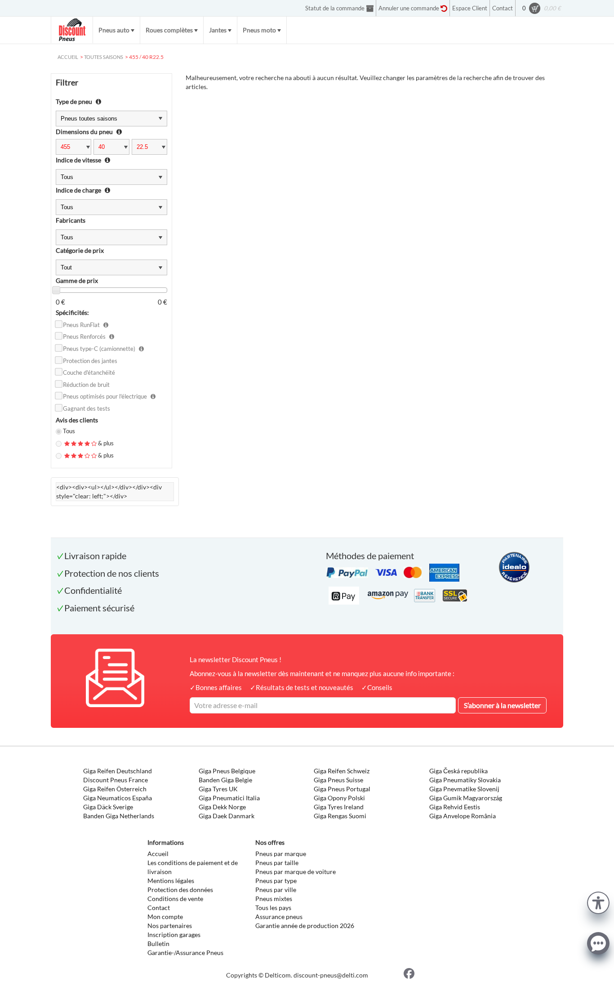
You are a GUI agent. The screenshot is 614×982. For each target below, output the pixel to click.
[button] (598, 901)
